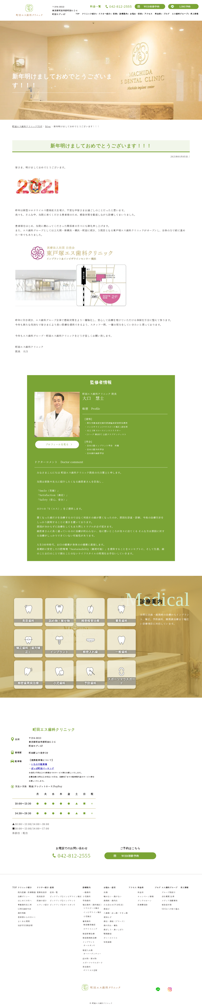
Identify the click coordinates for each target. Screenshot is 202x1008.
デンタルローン (145, 900)
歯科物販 (22, 913)
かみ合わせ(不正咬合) (113, 904)
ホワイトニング (90, 928)
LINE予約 (185, 6)
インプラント (89, 942)
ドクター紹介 (43, 887)
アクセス (133, 887)
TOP (14, 887)
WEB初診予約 (152, 6)
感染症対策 (167, 904)
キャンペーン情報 (146, 896)
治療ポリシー (24, 896)
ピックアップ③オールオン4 (62, 904)
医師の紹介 (42, 900)
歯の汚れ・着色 (111, 925)
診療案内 (87, 887)
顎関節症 (108, 933)
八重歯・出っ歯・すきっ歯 (116, 913)
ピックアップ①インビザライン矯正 (66, 896)
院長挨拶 (41, 896)
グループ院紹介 (169, 892)
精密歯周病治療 (90, 937)
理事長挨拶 (42, 892)
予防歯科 (87, 900)
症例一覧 (54, 892)
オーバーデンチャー (92, 953)
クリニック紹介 (25, 887)
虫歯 (106, 892)
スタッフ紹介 (43, 904)
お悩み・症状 (110, 887)
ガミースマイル (111, 937)
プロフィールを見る (57, 444)
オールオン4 (89, 945)
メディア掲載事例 (170, 900)
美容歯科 (87, 966)
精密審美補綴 (89, 924)
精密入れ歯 (88, 950)
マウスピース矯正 (91, 908)
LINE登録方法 (24, 908)
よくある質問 (24, 921)
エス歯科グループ (170, 887)
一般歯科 (87, 892)
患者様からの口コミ (27, 917)
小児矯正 (87, 916)
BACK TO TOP (198, 1004)
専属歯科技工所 (25, 904)
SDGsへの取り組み (171, 908)
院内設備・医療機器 (27, 892)
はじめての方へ (25, 900)
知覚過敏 (108, 942)
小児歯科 (87, 896)
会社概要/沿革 (168, 896)
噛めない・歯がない (113, 896)
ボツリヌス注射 (90, 970)
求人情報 (185, 887)
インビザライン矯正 (92, 912)
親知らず (108, 917)
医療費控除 (143, 904)
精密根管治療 (89, 933)
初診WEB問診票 (25, 925)
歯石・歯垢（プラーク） (115, 921)
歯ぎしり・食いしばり (114, 929)
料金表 (141, 892)
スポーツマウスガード (93, 962)
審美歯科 (87, 921)
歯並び (107, 908)
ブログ (158, 887)
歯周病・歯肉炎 (111, 900)
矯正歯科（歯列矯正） (93, 904)
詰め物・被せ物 (90, 958)
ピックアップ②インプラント (63, 900)
